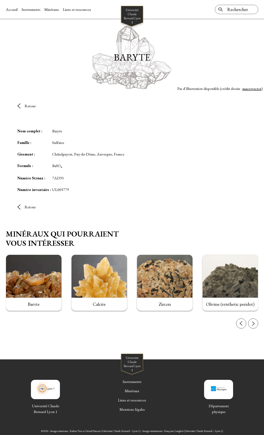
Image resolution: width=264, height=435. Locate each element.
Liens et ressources (77, 9)
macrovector (251, 88)
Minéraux (51, 9)
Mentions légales (132, 409)
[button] (241, 323)
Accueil (12, 9)
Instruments (30, 9)
